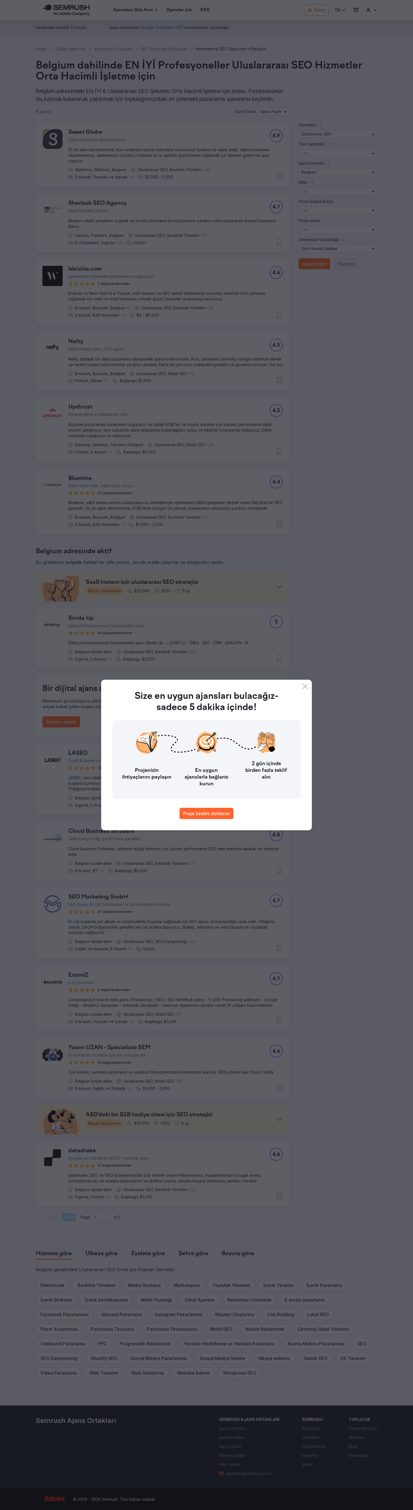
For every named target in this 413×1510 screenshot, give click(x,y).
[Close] (305, 686)
